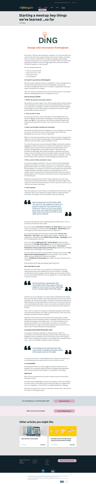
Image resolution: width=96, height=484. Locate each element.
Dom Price (52, 248)
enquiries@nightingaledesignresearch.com (62, 2)
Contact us (42, 9)
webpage (27, 146)
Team (57, 7)
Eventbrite (59, 139)
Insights (63, 7)
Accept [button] (62, 481)
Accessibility (34, 459)
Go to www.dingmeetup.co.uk (64, 411)
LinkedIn (51, 385)
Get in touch (74, 2)
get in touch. (40, 390)
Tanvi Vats (36, 235)
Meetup (67, 139)
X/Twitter (54, 144)
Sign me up (67, 460)
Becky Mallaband (39, 254)
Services (46, 7)
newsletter (33, 385)
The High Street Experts (41, 244)
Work (52, 7)
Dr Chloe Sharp (56, 227)
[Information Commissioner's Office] (53, 471)
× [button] (71, 474)
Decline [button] (66, 481)
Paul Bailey (63, 237)
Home (39, 7)
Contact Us (34, 462)
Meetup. (65, 385)
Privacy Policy (35, 461)
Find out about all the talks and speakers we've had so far (41, 263)
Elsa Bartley (62, 228)
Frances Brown (52, 242)
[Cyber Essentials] (43, 471)
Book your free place (64, 401)
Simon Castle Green (40, 248)
